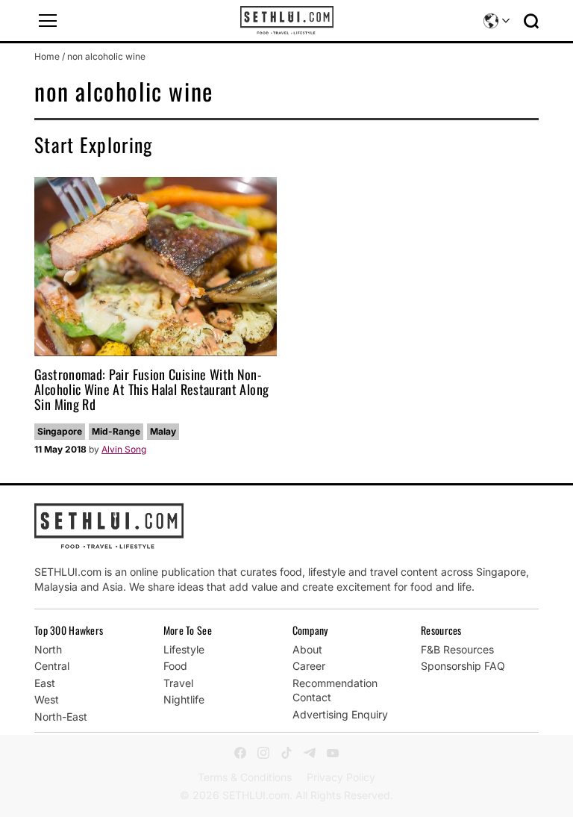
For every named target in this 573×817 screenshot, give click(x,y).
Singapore (59, 431)
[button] (47, 20)
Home (47, 56)
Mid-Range (116, 431)
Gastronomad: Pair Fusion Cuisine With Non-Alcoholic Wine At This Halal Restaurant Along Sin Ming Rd (151, 389)
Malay (163, 431)
